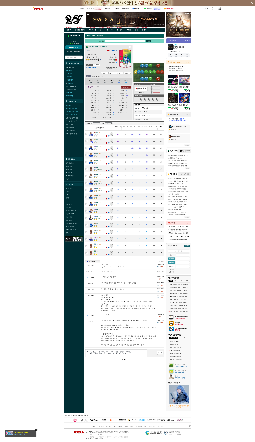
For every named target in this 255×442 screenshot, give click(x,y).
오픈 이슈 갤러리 (70, 163)
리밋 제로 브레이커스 (71, 223)
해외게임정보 (69, 204)
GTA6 (67, 233)
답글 (158, 266)
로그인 (206, 8)
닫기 (36, 430)
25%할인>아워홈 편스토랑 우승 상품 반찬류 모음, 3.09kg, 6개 (179, 233)
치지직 (67, 191)
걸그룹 (67, 198)
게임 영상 (68, 207)
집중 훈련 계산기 (125, 87)
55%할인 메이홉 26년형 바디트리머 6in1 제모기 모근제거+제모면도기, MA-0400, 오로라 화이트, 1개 (179, 230)
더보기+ (187, 40)
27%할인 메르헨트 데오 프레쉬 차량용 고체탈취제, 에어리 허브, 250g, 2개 (179, 239)
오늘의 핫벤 (69, 166)
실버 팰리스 (69, 220)
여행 (67, 201)
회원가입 (69, 51)
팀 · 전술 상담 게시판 (71, 121)
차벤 (67, 194)
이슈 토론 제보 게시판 (71, 134)
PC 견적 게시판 (70, 176)
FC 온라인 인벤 (75, 36)
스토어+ (187, 62)
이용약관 (108, 426)
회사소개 (94, 426)
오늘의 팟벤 (69, 169)
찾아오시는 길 (152, 426)
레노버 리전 (69, 217)
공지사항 (160, 426)
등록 (160, 353)
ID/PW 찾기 (77, 51)
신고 (162, 266)
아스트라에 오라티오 (71, 230)
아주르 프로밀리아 (70, 226)
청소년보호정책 (129, 426)
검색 (80, 57)
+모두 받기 (186, 245)
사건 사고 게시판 (70, 130)
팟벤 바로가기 (69, 188)
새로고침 (96, 64)
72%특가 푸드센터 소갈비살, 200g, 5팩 (178, 236)
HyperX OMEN (70, 214)
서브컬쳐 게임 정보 (71, 210)
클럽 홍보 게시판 (70, 127)
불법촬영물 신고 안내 (141, 426)
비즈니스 (101, 426)
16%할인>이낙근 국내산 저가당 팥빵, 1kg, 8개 (179, 226)
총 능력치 (90, 87)
